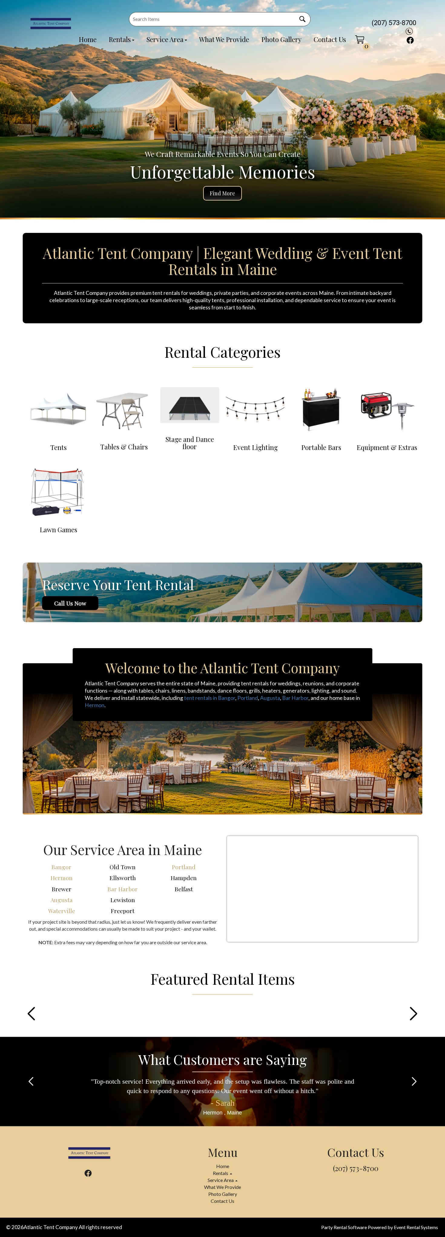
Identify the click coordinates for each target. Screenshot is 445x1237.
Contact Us (330, 39)
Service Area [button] (221, 1180)
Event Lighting (255, 447)
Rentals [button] (221, 1173)
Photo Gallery (281, 39)
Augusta (270, 698)
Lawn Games (58, 530)
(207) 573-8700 (394, 23)
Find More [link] (222, 193)
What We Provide (224, 39)
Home (88, 39)
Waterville (61, 911)
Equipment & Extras (387, 447)
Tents (58, 447)
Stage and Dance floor (190, 443)
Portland (247, 698)
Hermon (94, 705)
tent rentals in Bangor (209, 698)
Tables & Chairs (124, 447)
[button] (31, 1013)
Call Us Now (70, 603)
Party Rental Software (344, 1227)
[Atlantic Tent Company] (51, 23)
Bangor (61, 867)
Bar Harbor (295, 698)
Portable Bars (321, 447)
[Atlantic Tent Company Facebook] (410, 40)
